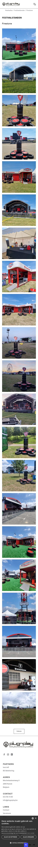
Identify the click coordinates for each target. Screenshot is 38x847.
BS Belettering (8, 771)
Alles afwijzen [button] (28, 837)
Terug (19, 731)
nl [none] (26, 845)
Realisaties (9, 10)
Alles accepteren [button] (10, 837)
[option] (30, 845)
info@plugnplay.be (10, 800)
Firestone (29, 10)
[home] (17, 4)
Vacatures (7, 813)
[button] (34, 4)
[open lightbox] (19, 44)
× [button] (35, 818)
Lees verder (30, 833)
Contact (6, 810)
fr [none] (34, 845)
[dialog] (19, 831)
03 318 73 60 (8, 797)
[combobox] (33, 818)
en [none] (30, 845)
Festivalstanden (19, 10)
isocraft (6, 767)
